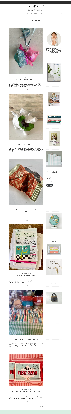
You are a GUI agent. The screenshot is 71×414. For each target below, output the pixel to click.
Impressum (36, 13)
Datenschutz (43, 13)
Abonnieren (49, 185)
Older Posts (40, 406)
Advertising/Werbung (25, 273)
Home (26, 13)
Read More (26, 89)
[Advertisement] (54, 200)
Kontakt (31, 13)
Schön (26, 77)
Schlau (30, 273)
